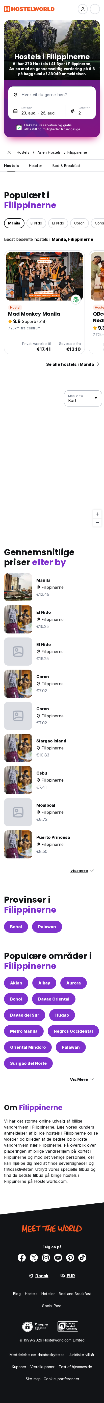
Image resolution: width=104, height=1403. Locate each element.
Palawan (47, 926)
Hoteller (48, 1294)
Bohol (16, 926)
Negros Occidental (73, 1031)
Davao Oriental (53, 999)
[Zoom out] (97, 522)
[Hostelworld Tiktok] (82, 1258)
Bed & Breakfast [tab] (67, 165)
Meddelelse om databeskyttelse (37, 1355)
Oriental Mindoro (28, 1047)
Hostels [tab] (11, 165)
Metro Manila (24, 1031)
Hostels (31, 1294)
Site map (33, 1379)
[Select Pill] (83, 9)
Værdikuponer (42, 1367)
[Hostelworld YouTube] (58, 1258)
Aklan (16, 982)
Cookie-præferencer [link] (61, 1379)
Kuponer (19, 1367)
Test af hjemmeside (75, 1367)
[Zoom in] (97, 514)
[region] (52, 458)
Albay (44, 982)
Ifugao (62, 1015)
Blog (17, 1294)
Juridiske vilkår (81, 1355)
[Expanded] (9, 152)
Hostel (15, 307)
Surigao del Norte (28, 1063)
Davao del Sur (24, 1015)
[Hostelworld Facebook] (22, 1258)
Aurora (73, 982)
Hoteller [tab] (35, 165)
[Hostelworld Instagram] (46, 1258)
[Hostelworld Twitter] (34, 1258)
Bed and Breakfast (75, 1294)
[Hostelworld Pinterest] (70, 1258)
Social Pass (52, 1306)
